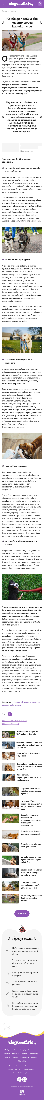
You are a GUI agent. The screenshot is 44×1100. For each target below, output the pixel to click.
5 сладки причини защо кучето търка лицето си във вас (31, 859)
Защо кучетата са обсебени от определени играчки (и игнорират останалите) (31, 819)
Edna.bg (24, 1053)
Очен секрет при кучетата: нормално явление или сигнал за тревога (29, 766)
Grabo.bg (7, 1053)
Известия (27, 1073)
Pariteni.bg (15, 1053)
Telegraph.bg (22, 1061)
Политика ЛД (17, 1073)
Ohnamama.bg (32, 1050)
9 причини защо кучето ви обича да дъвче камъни (31, 898)
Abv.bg (6, 1050)
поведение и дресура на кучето (14, 720)
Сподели (4, 714)
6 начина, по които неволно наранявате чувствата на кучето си (29, 745)
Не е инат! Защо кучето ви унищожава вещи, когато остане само (31, 805)
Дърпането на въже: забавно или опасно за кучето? (31, 791)
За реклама (19, 1066)
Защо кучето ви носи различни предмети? (31, 832)
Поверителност (29, 1069)
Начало (4, 11)
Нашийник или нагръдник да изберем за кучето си (21, 703)
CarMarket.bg (24, 1057)
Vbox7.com (14, 1050)
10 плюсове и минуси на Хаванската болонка (27, 732)
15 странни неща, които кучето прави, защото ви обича (31, 885)
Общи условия (29, 1086)
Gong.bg (23, 1050)
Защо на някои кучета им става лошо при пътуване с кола (31, 872)
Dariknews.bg (33, 1053)
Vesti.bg (7, 1057)
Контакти (28, 1066)
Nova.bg (15, 1057)
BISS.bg (34, 1057)
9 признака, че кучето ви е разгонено (28, 754)
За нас (11, 1066)
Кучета (13, 11)
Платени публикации (14, 1069)
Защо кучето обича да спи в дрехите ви (31, 845)
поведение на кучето (10, 724)
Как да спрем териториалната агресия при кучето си (28, 777)
